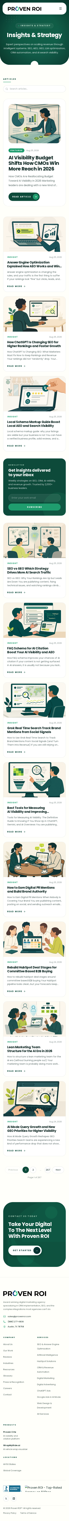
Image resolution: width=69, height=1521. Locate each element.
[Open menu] (60, 8)
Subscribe (34, 507)
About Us (8, 1344)
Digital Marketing (45, 1378)
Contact (7, 1394)
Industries (8, 1363)
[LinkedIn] (14, 1499)
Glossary (7, 1375)
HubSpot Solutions (46, 1361)
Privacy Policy (9, 1513)
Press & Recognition (13, 1382)
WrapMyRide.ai (11, 1445)
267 (48, 1169)
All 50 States (9, 1464)
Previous (13, 1169)
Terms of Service (28, 1513)
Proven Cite (9, 1432)
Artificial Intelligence (47, 1354)
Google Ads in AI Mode (49, 1397)
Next (58, 1169)
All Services (43, 1413)
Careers (7, 1388)
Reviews (7, 1356)
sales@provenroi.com (19, 1316)
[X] (6, 1499)
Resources (8, 1369)
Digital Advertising (46, 1384)
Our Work (8, 1350)
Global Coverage (12, 1470)
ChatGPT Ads (44, 1390)
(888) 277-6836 (16, 1321)
